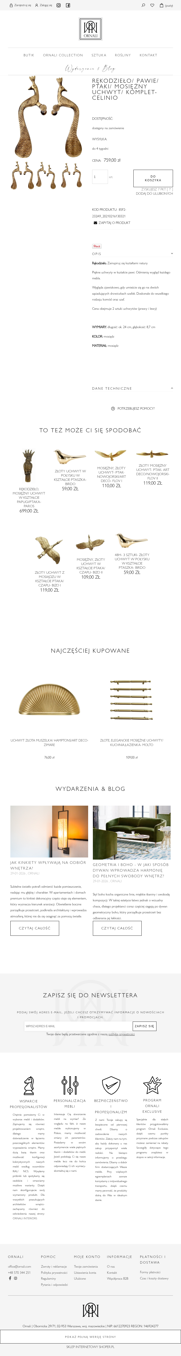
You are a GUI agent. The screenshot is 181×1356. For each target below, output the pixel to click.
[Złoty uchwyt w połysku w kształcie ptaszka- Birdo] (70, 458)
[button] (111, 223)
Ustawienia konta (85, 1272)
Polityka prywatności (54, 1272)
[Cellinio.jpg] (22, 175)
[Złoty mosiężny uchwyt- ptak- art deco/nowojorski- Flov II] (152, 455)
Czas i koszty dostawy (154, 1278)
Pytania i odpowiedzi (54, 1284)
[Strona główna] (90, 28)
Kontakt (112, 1272)
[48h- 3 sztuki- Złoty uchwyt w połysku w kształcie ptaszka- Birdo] (132, 542)
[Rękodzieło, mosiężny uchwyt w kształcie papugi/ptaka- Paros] (28, 467)
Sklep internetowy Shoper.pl (90, 1347)
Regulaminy (48, 1278)
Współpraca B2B (117, 1278)
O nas (111, 1266)
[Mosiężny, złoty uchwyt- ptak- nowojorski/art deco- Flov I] (111, 457)
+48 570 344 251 (19, 1272)
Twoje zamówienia (86, 1266)
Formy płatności (150, 1272)
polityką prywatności (121, 1034)
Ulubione (80, 1278)
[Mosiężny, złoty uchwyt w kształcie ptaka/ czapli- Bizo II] (90, 544)
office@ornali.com (19, 1266)
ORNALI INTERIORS (25, 1218)
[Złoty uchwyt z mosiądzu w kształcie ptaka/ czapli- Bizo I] (49, 551)
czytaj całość (35, 928)
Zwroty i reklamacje (54, 1266)
